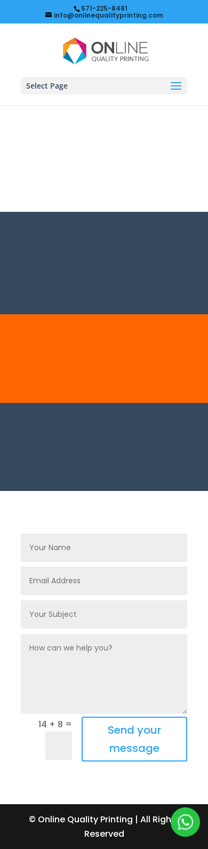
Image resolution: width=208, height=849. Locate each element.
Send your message (134, 739)
